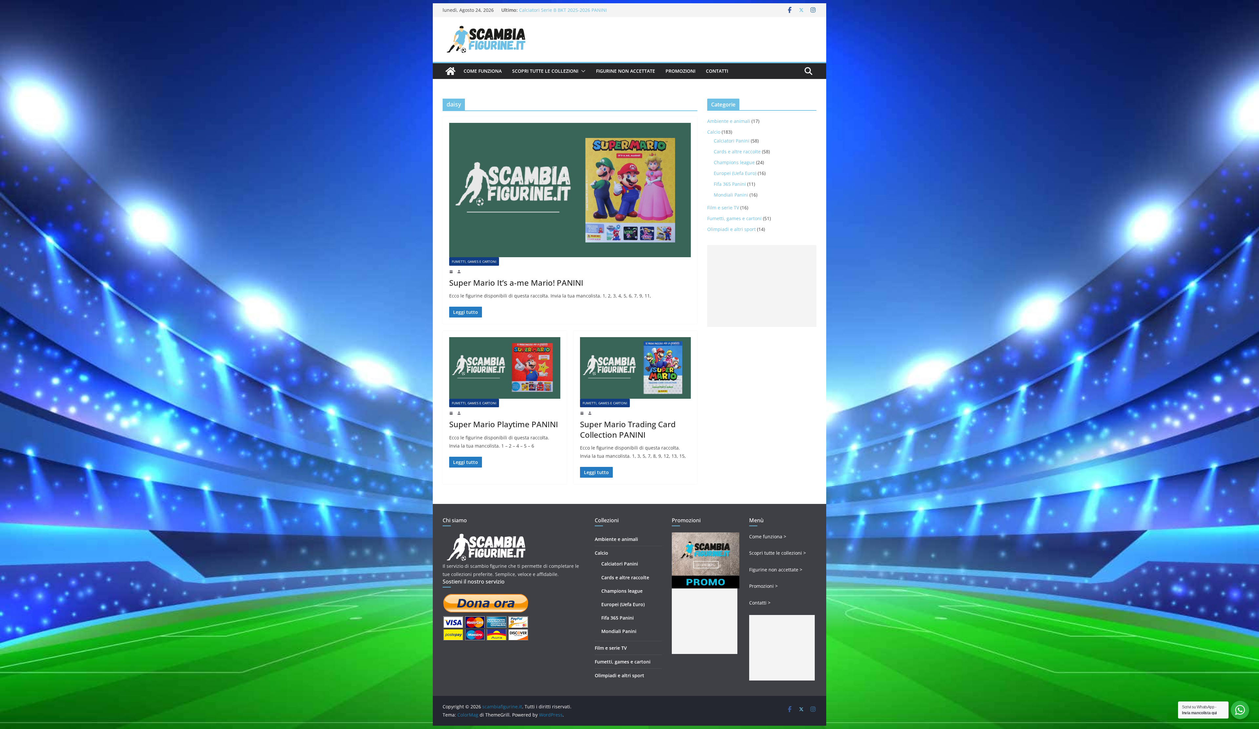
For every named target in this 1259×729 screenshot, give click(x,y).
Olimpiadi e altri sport (731, 229)
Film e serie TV (723, 207)
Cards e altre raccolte (737, 151)
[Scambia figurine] (486, 536)
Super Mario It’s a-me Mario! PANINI (516, 282)
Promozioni (680, 71)
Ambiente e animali (728, 121)
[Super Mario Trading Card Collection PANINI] (635, 368)
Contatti (717, 71)
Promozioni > (763, 586)
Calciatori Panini (731, 141)
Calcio (713, 132)
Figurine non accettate (625, 71)
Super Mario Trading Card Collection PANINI (628, 429)
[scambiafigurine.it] (450, 71)
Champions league (734, 162)
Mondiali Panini (731, 195)
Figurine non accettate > (775, 569)
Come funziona (483, 71)
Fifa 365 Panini (730, 184)
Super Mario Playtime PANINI (503, 424)
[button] (582, 71)
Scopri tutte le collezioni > (777, 553)
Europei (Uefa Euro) (735, 173)
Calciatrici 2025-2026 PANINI (550, 10)
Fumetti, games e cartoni (474, 261)
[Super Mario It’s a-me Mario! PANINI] (570, 190)
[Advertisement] (761, 286)
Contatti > (759, 603)
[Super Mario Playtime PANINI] (504, 368)
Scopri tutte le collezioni (545, 71)
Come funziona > (767, 536)
